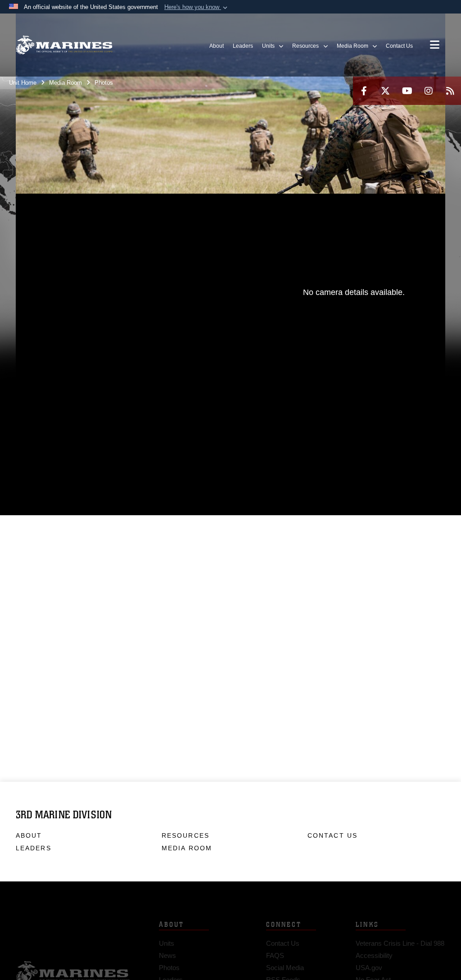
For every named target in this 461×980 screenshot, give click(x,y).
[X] (385, 91)
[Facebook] (364, 91)
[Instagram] (428, 91)
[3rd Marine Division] (64, 45)
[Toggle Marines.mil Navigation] (434, 45)
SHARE (184, 407)
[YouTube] (407, 91)
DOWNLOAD (107, 407)
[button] (196, 7)
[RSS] (450, 91)
